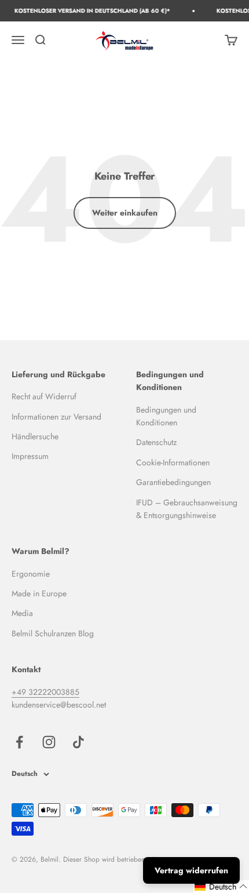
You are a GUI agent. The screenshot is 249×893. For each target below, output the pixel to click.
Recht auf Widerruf (44, 396)
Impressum (30, 456)
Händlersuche (35, 436)
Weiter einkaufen (125, 212)
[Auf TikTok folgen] (78, 742)
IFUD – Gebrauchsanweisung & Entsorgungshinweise (186, 509)
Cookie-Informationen (173, 462)
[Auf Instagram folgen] (49, 742)
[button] (221, 886)
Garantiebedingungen (173, 482)
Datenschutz (156, 442)
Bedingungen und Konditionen (166, 416)
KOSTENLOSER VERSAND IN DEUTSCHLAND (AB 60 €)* (90, 10)
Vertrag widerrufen (191, 870)
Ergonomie (31, 573)
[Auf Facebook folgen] (19, 742)
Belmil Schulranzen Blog (53, 633)
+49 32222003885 (45, 692)
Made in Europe (39, 593)
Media (22, 613)
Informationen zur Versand (56, 416)
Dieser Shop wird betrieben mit (109, 859)
